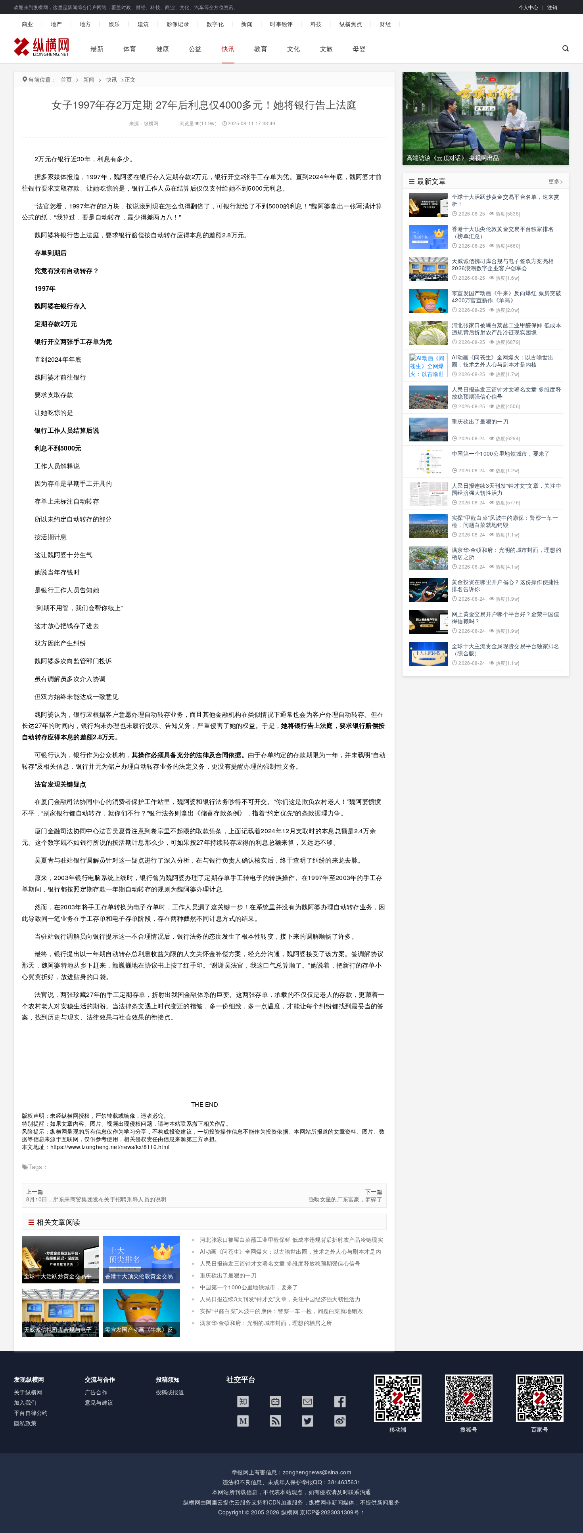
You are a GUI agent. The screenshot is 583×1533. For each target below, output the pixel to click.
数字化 (215, 24)
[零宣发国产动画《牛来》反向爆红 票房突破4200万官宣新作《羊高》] (141, 1312)
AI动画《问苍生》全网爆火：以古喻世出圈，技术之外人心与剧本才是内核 (286, 1255)
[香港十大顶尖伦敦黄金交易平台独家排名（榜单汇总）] (141, 1259)
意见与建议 (99, 1402)
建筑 (143, 24)
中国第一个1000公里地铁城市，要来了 (249, 1287)
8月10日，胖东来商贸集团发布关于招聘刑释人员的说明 (96, 1199)
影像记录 (178, 24)
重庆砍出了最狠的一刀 (228, 1275)
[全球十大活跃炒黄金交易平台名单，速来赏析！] (60, 1259)
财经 (385, 24)
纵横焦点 (350, 24)
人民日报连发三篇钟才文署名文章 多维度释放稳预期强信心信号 (280, 1263)
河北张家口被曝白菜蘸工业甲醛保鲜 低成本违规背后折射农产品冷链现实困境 (287, 1243)
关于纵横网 (28, 1392)
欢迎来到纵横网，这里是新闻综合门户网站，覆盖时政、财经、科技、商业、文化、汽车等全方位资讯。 (126, 7)
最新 (97, 48)
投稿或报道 (170, 1392)
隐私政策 (25, 1423)
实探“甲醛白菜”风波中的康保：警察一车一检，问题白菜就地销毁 (281, 1311)
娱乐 (114, 24)
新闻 (247, 24)
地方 (85, 24)
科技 (316, 24)
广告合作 (96, 1392)
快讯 (228, 48)
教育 (260, 48)
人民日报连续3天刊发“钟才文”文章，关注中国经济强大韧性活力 (280, 1299)
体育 (129, 48)
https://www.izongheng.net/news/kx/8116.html (110, 1147)
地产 (56, 24)
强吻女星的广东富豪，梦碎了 (345, 1199)
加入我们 (25, 1402)
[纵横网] (41, 49)
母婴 (359, 48)
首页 (66, 79)
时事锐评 (281, 24)
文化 (293, 48)
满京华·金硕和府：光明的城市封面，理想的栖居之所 (266, 1323)
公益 (195, 48)
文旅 (326, 48)
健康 (162, 48)
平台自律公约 (31, 1413)
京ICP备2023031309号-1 (332, 1512)
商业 (27, 24)
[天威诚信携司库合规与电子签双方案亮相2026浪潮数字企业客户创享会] (60, 1312)
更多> (555, 181)
